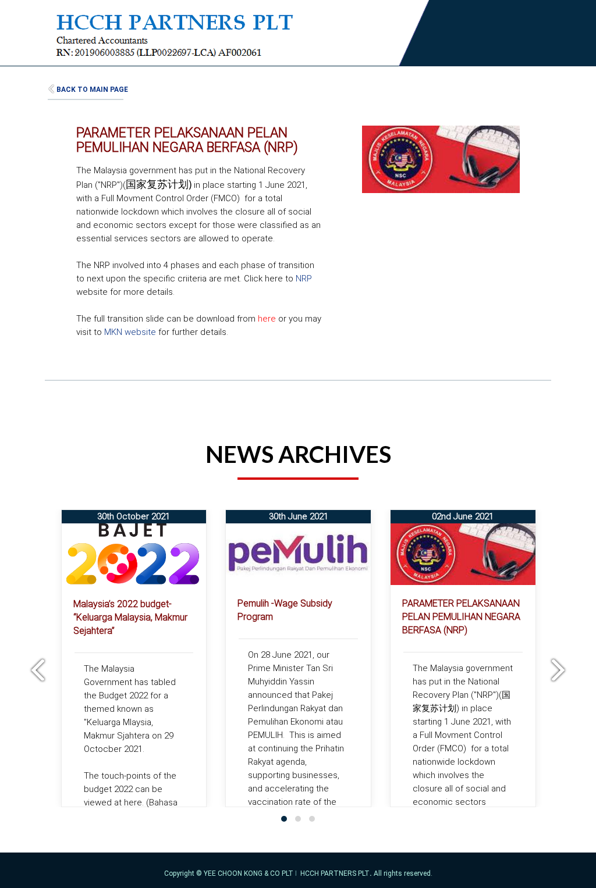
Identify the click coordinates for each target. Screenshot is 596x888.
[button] (284, 819)
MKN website (131, 332)
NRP (304, 278)
